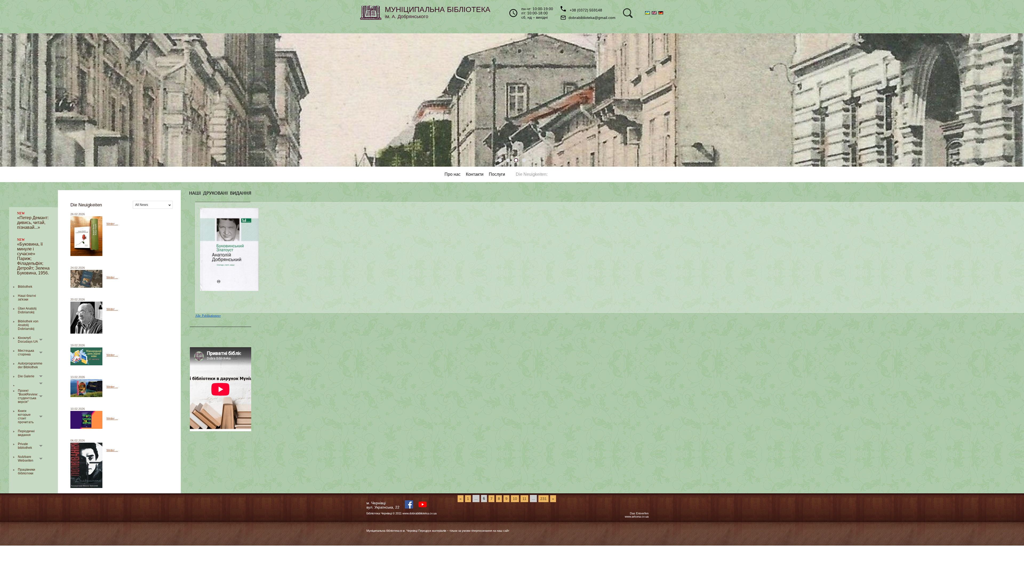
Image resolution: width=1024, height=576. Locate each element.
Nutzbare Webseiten (25, 458)
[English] (655, 13)
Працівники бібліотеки (26, 471)
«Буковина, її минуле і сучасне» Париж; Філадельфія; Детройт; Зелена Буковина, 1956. (33, 256)
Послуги (497, 174)
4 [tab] (524, 160)
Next (1014, 100)
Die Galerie (26, 376)
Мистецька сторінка (26, 352)
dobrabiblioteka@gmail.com (592, 17)
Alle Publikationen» (208, 316)
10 (515, 499)
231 (543, 499)
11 (524, 499)
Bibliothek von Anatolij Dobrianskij (28, 325)
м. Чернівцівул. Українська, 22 (382, 505)
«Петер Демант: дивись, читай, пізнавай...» (33, 220)
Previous (9, 100)
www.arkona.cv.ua (637, 516)
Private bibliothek (25, 446)
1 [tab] (500, 160)
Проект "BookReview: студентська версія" (28, 396)
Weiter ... (112, 223)
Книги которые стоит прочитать (26, 416)
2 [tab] (508, 160)
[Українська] (648, 13)
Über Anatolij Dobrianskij (27, 310)
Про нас (453, 174)
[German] (661, 13)
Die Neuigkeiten (531, 174)
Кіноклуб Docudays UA (28, 339)
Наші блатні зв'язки (27, 297)
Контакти (474, 174)
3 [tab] (516, 160)
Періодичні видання (26, 433)
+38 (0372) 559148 (585, 10)
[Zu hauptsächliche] (33, 206)
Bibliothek (25, 287)
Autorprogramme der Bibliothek (30, 365)
